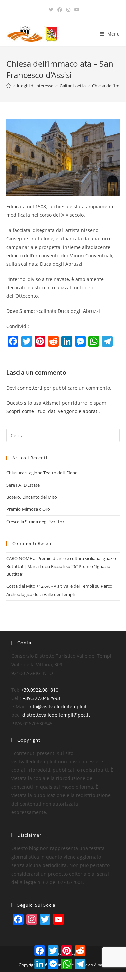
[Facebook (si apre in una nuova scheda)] (59, 10)
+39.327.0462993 (41, 698)
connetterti (29, 388)
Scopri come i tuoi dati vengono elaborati (52, 411)
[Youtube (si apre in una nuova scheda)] (76, 10)
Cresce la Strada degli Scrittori (35, 521)
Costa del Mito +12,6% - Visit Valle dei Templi (50, 586)
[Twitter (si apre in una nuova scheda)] (51, 10)
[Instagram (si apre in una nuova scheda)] (68, 10)
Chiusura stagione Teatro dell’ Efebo (42, 473)
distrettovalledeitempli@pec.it (56, 715)
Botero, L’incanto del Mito (31, 497)
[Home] (8, 86)
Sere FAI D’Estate (23, 485)
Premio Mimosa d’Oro (28, 509)
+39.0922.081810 (39, 690)
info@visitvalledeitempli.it (57, 706)
